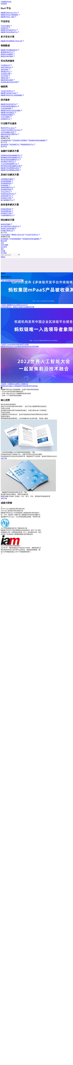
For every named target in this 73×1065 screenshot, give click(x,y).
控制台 (3, 257)
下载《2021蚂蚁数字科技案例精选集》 (12, 280)
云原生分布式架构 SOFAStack (11, 130)
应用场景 (4, 3)
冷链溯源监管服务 (7, 179)
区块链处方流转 (6, 198)
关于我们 (4, 253)
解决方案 (4, 241)
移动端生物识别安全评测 (9, 82)
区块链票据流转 (6, 211)
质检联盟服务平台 (7, 187)
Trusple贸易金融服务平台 (9, 164)
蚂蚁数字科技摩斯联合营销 (10, 170)
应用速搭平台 (5, 119)
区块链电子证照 (6, 213)
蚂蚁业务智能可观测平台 (9, 134)
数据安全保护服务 (7, 56)
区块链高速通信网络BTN (9, 106)
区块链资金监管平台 (8, 194)
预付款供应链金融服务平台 (10, 159)
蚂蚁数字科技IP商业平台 (9, 32)
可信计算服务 (5, 117)
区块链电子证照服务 (20, 140)
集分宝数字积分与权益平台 (10, 226)
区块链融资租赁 (6, 183)
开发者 (3, 251)
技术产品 (4, 146)
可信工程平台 (5, 191)
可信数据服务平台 (7, 215)
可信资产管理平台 (7, 91)
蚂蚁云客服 (5, 136)
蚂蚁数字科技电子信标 (8, 93)
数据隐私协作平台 (7, 52)
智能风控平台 (5, 71)
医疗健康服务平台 (7, 200)
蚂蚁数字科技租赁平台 (8, 30)
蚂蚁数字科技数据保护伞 (9, 50)
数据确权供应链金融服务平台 (11, 157)
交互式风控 (5, 76)
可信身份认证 (5, 65)
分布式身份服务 (6, 108)
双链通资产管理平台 (8, 161)
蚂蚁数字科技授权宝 (8, 112)
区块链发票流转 (6, 209)
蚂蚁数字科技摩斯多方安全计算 (11, 41)
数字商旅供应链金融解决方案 (11, 166)
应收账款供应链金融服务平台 (11, 155)
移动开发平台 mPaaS (8, 128)
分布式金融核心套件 (8, 132)
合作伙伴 (4, 247)
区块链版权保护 (6, 140)
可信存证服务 (5, 26)
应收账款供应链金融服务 (37, 140)
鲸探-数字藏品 (6, 224)
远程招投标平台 (6, 196)
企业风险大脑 (5, 73)
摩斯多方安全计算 (18, 234)
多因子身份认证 (6, 67)
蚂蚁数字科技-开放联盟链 (9, 15)
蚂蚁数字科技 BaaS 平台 (9, 12)
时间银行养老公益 (7, 230)
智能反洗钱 (5, 78)
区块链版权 (5, 185)
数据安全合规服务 (7, 54)
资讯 (2, 249)
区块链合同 (5, 28)
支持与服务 (4, 245)
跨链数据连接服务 (7, 115)
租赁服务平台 (15, 144)
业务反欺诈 (5, 69)
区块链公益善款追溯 (8, 228)
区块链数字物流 (6, 189)
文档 (2, 243)
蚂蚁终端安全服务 (7, 80)
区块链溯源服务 (6, 181)
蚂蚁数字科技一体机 (8, 17)
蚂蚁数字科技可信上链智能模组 (11, 95)
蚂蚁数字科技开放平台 (8, 104)
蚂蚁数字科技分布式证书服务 (11, 110)
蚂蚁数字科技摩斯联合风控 (10, 168)
